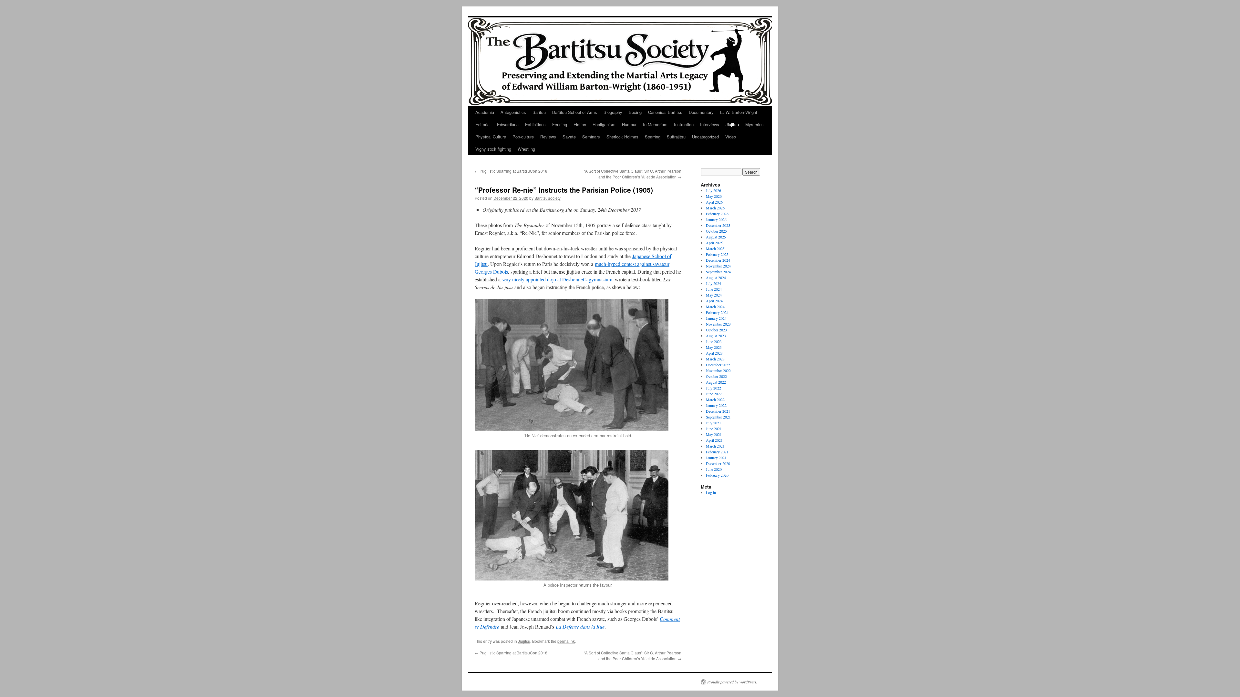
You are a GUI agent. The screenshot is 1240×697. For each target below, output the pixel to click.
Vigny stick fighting (493, 149)
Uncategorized (705, 137)
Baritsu (539, 112)
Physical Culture (490, 137)
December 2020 (718, 463)
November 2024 (718, 265)
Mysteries (754, 124)
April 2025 (714, 242)
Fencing (559, 124)
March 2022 (715, 399)
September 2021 (718, 416)
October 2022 (716, 376)
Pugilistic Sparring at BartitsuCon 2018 (511, 171)
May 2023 (714, 347)
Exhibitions (535, 124)
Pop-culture (523, 137)
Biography (613, 112)
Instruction (684, 124)
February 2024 (717, 312)
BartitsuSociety (547, 198)
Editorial (483, 124)
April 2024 (714, 300)
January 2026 (716, 219)
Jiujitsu (732, 124)
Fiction (580, 124)
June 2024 (714, 289)
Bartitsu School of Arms (574, 112)
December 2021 (718, 411)
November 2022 (718, 370)
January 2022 (716, 405)
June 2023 (714, 341)
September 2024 (718, 271)
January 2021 (716, 457)
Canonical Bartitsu (665, 112)
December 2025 (718, 225)
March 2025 (715, 248)
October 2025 (716, 231)
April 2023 (714, 353)
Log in (711, 492)
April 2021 (714, 440)
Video (730, 137)
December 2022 (718, 364)
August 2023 (716, 335)
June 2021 (714, 428)
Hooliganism (604, 124)
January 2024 (716, 318)
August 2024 (716, 277)
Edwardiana (508, 124)
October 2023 (716, 329)
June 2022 (714, 393)
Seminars (591, 137)
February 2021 (717, 451)
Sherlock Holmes (622, 137)
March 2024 (715, 306)
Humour (629, 124)
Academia (484, 112)
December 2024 (718, 260)
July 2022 (713, 387)
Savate (569, 137)
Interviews (709, 124)
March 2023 (715, 358)
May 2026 (714, 196)
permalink (566, 641)
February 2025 (717, 254)
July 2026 (713, 190)
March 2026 (715, 207)
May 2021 (714, 434)
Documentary (701, 112)
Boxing (635, 112)
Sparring (652, 137)
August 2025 (716, 236)
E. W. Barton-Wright (738, 112)
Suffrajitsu (676, 137)
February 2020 (717, 475)
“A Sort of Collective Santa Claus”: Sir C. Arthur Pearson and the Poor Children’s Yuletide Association (632, 173)
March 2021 (715, 446)
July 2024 (713, 283)
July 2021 (713, 422)
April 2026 (714, 202)
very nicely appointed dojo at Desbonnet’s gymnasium (557, 279)
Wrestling (526, 149)
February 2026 (717, 213)
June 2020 (714, 469)
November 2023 (718, 324)
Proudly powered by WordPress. (732, 681)
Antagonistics (513, 112)
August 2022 (716, 382)
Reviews (548, 137)
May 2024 (714, 295)
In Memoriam (655, 124)
